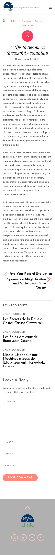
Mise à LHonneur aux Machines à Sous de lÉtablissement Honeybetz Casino (24, 360)
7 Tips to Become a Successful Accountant (27, 50)
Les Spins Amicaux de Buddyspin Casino (20, 339)
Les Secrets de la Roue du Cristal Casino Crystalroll (24, 321)
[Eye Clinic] (8, 11)
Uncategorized (23, 59)
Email (9, 454)
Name (9, 442)
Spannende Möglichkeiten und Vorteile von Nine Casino (26, 283)
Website (10, 466)
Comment (11, 401)
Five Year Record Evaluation (30, 274)
